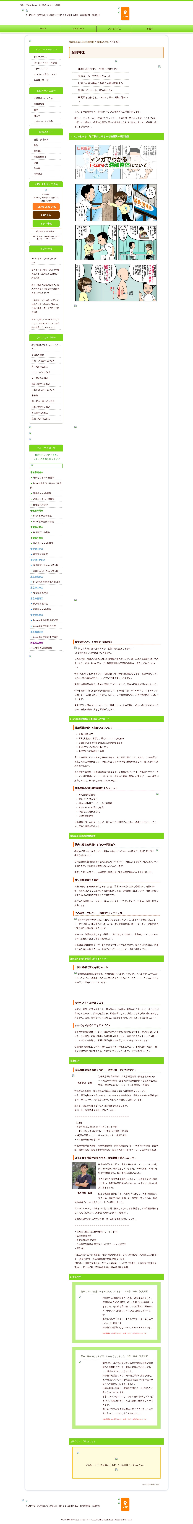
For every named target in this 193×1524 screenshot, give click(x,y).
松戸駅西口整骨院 (41, 532)
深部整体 (38, 174)
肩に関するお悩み (40, 366)
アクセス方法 (114, 29)
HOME (43, 29)
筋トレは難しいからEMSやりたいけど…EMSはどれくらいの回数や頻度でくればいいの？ (45, 323)
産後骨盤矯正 (40, 157)
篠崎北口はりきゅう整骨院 (45, 571)
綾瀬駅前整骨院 (40, 554)
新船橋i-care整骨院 (42, 493)
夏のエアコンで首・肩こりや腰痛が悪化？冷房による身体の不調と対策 (45, 274)
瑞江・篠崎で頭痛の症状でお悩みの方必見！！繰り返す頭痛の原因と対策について (45, 289)
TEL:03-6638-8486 (46, 207)
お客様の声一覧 (41, 80)
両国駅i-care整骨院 (42, 609)
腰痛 (36, 110)
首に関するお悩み (40, 413)
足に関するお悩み (40, 378)
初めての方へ (78, 29)
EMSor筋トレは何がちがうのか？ (44, 260)
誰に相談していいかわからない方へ (46, 347)
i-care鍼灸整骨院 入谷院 (44, 626)
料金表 (150, 29)
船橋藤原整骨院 (40, 505)
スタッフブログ (41, 68)
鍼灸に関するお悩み (41, 384)
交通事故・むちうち (43, 98)
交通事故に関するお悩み (43, 390)
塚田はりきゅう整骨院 (43, 477)
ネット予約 (46, 223)
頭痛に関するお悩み (41, 407)
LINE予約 (46, 215)
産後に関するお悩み (41, 418)
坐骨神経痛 (39, 104)
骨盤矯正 (38, 151)
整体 (36, 145)
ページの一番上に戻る (151, 1484)
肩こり (37, 116)
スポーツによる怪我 (43, 121)
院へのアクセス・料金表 (45, 63)
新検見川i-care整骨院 (43, 543)
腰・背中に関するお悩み (43, 401)
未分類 (35, 395)
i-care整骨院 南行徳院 (43, 521)
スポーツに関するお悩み (43, 361)
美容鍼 (37, 168)
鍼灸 (36, 163)
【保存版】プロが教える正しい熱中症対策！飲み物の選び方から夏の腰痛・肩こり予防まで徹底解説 (45, 306)
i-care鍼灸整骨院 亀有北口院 (46, 582)
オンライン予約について (45, 74)
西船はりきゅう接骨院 (43, 499)
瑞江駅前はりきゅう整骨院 (45, 565)
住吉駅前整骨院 (40, 593)
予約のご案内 (38, 355)
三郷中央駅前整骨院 (42, 648)
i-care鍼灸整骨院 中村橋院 (45, 637)
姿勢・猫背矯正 (41, 139)
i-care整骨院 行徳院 (42, 516)
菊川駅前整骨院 (40, 604)
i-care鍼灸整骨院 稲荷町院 (45, 620)
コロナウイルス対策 (41, 372)
